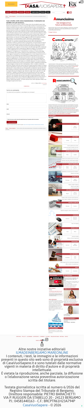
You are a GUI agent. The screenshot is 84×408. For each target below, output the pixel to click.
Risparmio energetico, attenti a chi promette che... (70, 210)
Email (8, 109)
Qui (49, 330)
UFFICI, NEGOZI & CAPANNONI (72, 190)
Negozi (67, 193)
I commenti (42, 336)
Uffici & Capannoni (75, 193)
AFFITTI (76, 267)
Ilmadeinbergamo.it (73, 302)
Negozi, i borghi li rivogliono (74, 184)
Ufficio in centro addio (75, 186)
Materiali (43, 12)
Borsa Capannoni (75, 167)
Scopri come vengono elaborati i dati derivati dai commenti (33, 124)
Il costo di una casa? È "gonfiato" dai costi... (71, 147)
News (67, 154)
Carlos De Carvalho (75, 236)
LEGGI (77, 123)
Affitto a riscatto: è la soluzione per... (72, 264)
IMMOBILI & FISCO (74, 228)
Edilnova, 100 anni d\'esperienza (73, 238)
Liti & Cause (75, 257)
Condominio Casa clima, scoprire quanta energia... (70, 160)
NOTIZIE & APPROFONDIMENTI (72, 151)
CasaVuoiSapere (35, 405)
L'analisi (75, 154)
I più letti (8, 12)
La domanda (14, 12)
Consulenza (75, 271)
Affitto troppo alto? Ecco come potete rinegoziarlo (69, 262)
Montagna (67, 180)
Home (7, 16)
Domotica (67, 218)
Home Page (18, 336)
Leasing (67, 140)
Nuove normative (75, 127)
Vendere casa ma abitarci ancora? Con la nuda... (70, 158)
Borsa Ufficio (67, 167)
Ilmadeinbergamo (31, 353)
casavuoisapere (44, 83)
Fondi (75, 140)
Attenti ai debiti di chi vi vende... (73, 145)
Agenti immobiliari (75, 245)
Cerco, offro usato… (53, 299)
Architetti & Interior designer (60, 244)
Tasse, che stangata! (75, 223)
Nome (8, 104)
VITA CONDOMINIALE (74, 254)
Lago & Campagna (75, 180)
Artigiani (59, 154)
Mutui (75, 231)
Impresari (67, 245)
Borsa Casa (60, 167)
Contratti (67, 271)
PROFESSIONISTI (75, 241)
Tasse (67, 231)
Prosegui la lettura (52, 32)
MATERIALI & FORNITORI (73, 202)
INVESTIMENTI (75, 136)
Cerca (64, 12)
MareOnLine (57, 353)
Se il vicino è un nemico (74, 249)
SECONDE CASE (75, 176)
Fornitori (75, 206)
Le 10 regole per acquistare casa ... (72, 149)
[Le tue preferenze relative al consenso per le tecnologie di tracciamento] (82, 406)
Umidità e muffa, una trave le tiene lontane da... (70, 197)
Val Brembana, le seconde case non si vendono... (70, 171)
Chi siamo (28, 12)
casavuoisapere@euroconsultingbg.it (63, 113)
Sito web (8, 114)
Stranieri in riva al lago (75, 173)
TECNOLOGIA (75, 215)
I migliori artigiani (35, 12)
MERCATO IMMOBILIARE (73, 164)
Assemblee (67, 257)
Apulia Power (75, 66)
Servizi (48, 12)
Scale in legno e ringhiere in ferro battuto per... (70, 199)
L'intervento (21, 12)
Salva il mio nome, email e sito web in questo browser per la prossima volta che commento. (23, 119)
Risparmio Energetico (75, 218)
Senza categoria (12, 16)
